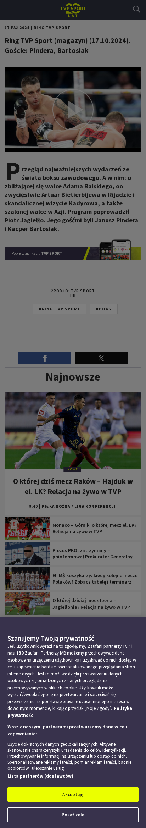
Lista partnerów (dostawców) (40, 776)
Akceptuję (72, 794)
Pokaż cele (73, 815)
